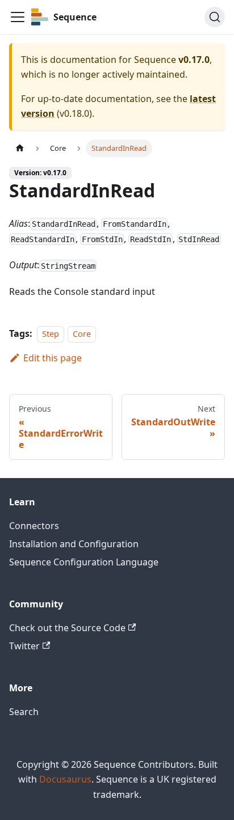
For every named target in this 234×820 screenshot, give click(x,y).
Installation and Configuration (74, 544)
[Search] (214, 17)
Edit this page (52, 358)
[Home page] (20, 148)
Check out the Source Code (67, 628)
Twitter (24, 646)
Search (24, 711)
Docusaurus (65, 779)
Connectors (34, 525)
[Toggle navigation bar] (17, 17)
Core (82, 333)
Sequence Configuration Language (83, 562)
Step (50, 333)
